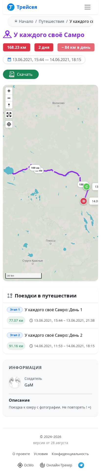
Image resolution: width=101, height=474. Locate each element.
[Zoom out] (9, 98)
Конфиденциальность (70, 453)
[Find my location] (9, 124)
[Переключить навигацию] (87, 7)
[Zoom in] (9, 90)
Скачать (25, 74)
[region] (50, 183)
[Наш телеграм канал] (81, 465)
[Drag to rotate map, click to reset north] (9, 105)
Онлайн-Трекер (59, 465)
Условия (41, 453)
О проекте (21, 453)
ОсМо (29, 465)
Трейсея (27, 7)
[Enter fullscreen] (9, 114)
